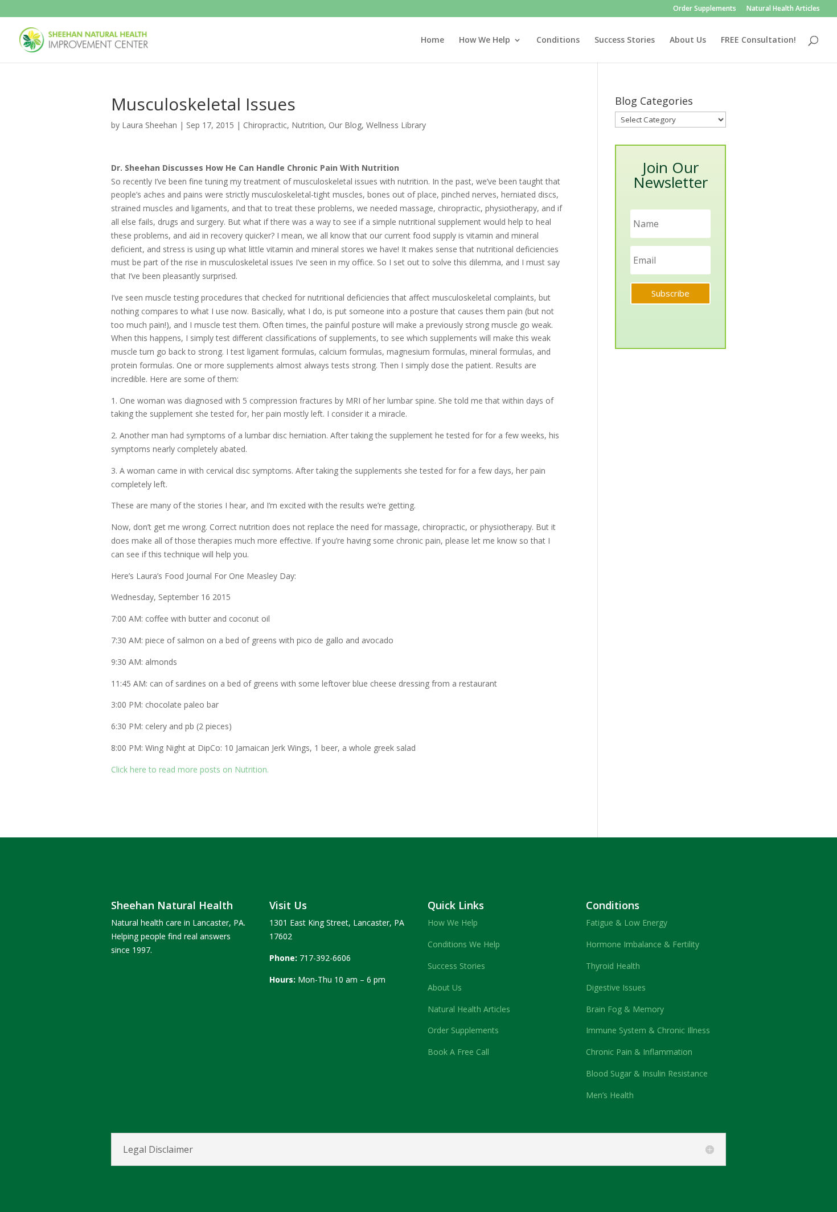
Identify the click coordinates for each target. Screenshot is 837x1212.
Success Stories (624, 40)
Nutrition (308, 125)
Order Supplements (704, 9)
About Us (688, 40)
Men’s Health (610, 1095)
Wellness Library (396, 125)
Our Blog (345, 125)
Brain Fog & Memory (625, 1009)
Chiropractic (265, 125)
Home (432, 40)
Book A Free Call (458, 1051)
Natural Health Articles (783, 9)
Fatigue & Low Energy (626, 922)
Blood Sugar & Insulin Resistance (647, 1073)
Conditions (558, 40)
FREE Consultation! (758, 40)
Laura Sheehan (149, 125)
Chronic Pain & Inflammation (639, 1051)
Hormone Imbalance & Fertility (642, 944)
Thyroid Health (613, 965)
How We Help (484, 40)
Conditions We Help (464, 944)
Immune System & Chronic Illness (648, 1030)
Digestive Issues (616, 987)
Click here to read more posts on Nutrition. (190, 769)
